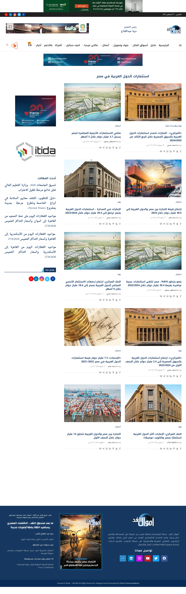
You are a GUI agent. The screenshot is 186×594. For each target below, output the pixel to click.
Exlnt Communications (129, 583)
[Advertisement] (93, 480)
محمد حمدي (171, 145)
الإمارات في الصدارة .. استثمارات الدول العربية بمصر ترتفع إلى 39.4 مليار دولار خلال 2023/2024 (93, 211)
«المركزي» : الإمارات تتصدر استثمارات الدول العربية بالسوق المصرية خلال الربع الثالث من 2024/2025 (155, 137)
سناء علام (172, 217)
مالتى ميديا (91, 45)
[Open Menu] (180, 45)
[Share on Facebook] (181, 152)
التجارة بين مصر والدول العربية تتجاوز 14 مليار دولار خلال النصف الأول (94, 436)
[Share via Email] (161, 152)
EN (30, 45)
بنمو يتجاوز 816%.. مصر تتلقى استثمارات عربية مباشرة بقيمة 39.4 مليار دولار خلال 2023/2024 (154, 283)
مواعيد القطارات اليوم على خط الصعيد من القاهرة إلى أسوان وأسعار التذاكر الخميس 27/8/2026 (30, 221)
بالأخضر (48, 45)
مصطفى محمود (109, 141)
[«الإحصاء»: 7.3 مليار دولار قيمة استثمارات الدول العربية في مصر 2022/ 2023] (92, 327)
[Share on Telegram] (164, 152)
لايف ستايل (73, 45)
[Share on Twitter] (177, 152)
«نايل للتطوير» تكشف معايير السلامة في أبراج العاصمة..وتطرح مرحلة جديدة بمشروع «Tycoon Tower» (30, 203)
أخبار (38, 45)
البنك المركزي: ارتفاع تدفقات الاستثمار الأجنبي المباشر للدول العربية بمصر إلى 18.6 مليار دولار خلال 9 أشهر (93, 285)
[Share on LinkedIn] (171, 152)
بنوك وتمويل (120, 45)
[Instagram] (14, 14)
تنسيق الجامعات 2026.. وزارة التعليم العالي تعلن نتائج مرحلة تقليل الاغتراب (30, 188)
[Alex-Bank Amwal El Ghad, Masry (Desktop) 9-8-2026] (93, 2)
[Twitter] (19, 14)
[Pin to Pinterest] (174, 152)
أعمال (105, 45)
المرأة (58, 45)
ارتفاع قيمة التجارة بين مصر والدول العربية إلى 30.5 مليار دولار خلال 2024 (154, 211)
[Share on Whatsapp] (167, 152)
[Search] (7, 45)
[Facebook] (23, 14)
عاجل (153, 45)
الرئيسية (164, 45)
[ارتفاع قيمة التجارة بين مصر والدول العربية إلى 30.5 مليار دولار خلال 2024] (153, 178)
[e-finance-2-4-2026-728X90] (93, 56)
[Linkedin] (10, 14)
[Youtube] (6, 14)
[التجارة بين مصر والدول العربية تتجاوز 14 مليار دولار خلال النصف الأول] (92, 403)
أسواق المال (140, 45)
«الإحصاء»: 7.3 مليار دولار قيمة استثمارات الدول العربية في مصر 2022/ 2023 (96, 360)
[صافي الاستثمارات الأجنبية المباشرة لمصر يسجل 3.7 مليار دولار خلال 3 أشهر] (92, 102)
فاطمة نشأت (171, 442)
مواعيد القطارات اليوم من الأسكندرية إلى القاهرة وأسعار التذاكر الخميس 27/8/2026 (30, 237)
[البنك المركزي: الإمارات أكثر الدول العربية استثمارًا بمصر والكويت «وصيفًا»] (153, 403)
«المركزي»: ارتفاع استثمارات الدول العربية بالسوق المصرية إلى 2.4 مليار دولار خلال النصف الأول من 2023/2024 (153, 362)
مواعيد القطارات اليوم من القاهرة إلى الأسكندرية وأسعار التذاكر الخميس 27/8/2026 (30, 252)
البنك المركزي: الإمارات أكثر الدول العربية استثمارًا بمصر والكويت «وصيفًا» (157, 436)
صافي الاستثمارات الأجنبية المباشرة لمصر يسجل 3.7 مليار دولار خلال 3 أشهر (96, 135)
